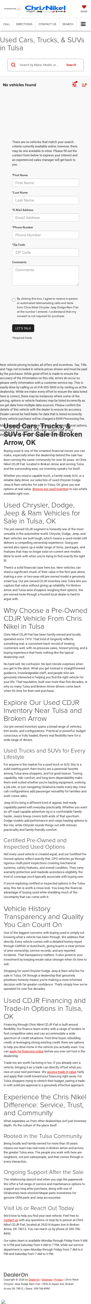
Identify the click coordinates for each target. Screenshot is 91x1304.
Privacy (58, 1279)
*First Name (20, 175)
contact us (11, 1220)
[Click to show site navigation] (83, 24)
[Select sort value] (83, 85)
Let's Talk (23, 328)
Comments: (19, 262)
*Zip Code (18, 244)
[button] (6, 24)
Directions (24, 24)
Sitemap (47, 1279)
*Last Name (20, 192)
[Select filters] (74, 85)
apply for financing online (26, 1051)
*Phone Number (22, 227)
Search (71, 65)
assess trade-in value (61, 1072)
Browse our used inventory (51, 489)
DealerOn (34, 1279)
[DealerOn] (16, 1274)
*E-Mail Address (22, 210)
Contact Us (47, 24)
